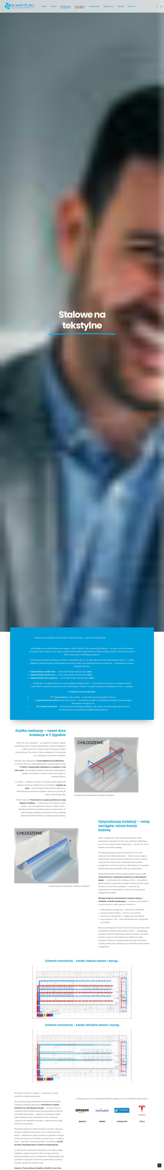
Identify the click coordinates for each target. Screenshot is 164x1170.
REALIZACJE (108, 6)
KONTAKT (131, 6)
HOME (44, 6)
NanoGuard (94, 6)
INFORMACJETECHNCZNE (65, 7)
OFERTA (53, 6)
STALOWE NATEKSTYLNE (80, 7)
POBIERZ (120, 6)
